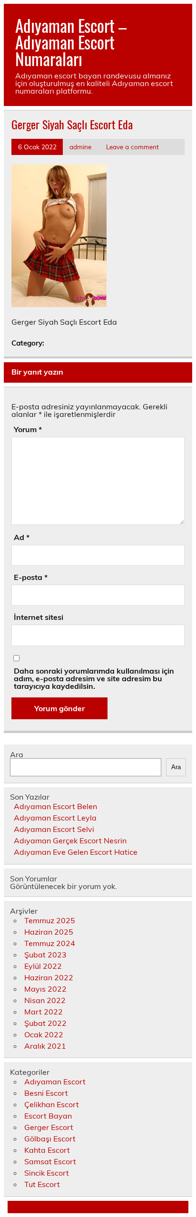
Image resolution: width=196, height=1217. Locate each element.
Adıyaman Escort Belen (55, 806)
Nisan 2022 (45, 1000)
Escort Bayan (48, 1115)
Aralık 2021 (45, 1046)
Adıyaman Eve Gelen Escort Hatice (75, 852)
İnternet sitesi (38, 617)
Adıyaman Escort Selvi (54, 829)
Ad (21, 537)
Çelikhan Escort (51, 1104)
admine (80, 147)
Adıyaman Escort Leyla (55, 817)
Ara (16, 754)
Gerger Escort (48, 1127)
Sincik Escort (46, 1173)
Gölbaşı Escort (50, 1138)
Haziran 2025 (48, 932)
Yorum (28, 429)
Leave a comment (132, 147)
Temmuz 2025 (49, 920)
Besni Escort (46, 1093)
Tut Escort (42, 1184)
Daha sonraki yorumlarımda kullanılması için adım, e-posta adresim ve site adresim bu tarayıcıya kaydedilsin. (94, 678)
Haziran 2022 (48, 977)
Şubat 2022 (45, 1023)
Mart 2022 (43, 1011)
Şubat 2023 (45, 954)
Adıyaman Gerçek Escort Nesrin (70, 840)
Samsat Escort (50, 1161)
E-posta (31, 577)
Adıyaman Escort (55, 1081)
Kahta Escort (47, 1150)
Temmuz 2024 (49, 943)
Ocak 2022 (43, 1034)
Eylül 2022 (43, 966)
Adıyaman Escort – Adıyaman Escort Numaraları (71, 42)
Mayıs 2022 (45, 989)
